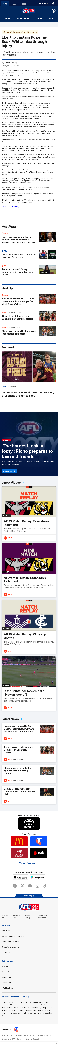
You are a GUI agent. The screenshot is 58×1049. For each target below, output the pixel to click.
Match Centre (23, 18)
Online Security (33, 1039)
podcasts (12, 386)
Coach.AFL (6, 972)
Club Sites (41, 3)
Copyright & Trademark (12, 1039)
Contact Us (6, 952)
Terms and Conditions (25, 1035)
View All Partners (27, 863)
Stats (50, 18)
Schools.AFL (7, 982)
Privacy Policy (28, 916)
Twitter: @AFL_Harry (11, 206)
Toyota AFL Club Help (11, 941)
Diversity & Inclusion (10, 947)
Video (7, 18)
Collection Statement (42, 916)
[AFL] (5, 4)
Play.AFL (5, 966)
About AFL (6, 931)
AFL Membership (9, 988)
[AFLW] (14, 4)
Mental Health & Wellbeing (13, 936)
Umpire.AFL (6, 977)
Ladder (39, 18)
